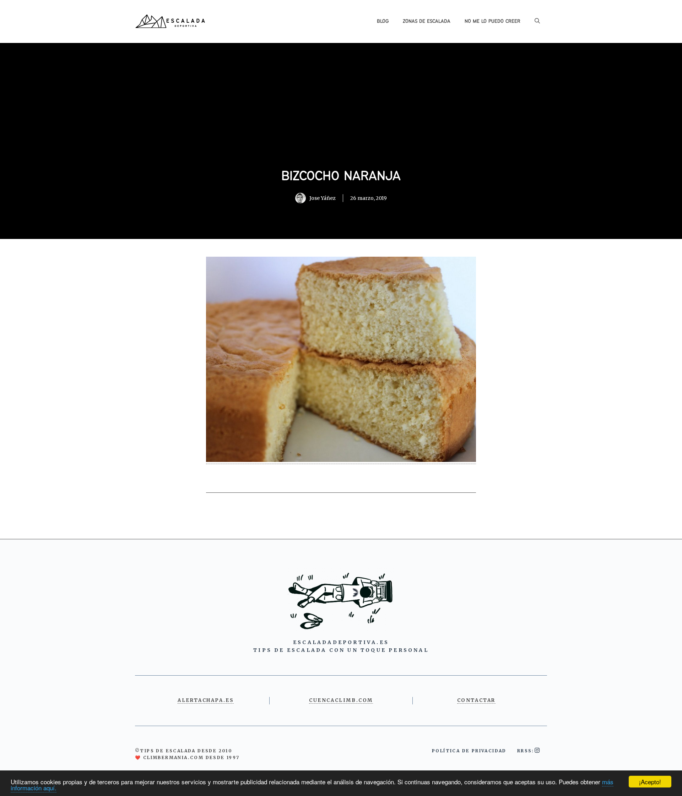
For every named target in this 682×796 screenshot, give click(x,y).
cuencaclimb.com (341, 700)
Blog (383, 21)
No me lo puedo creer (492, 21)
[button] (537, 21)
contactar (476, 700)
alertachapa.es (206, 700)
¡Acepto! (650, 781)
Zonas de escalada (426, 21)
